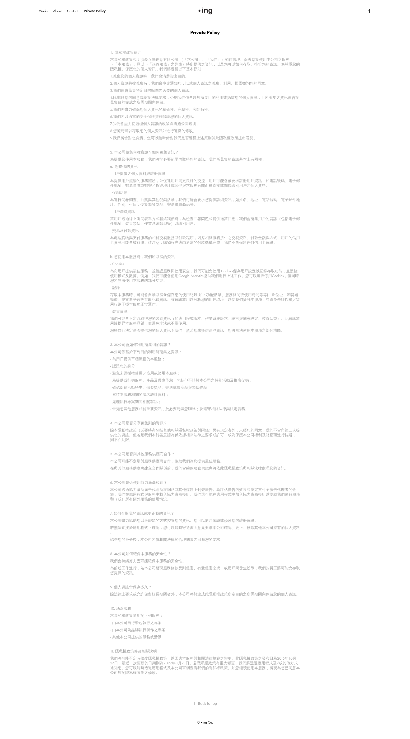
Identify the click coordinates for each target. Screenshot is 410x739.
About (57, 11)
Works (43, 11)
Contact (72, 11)
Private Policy (95, 11)
